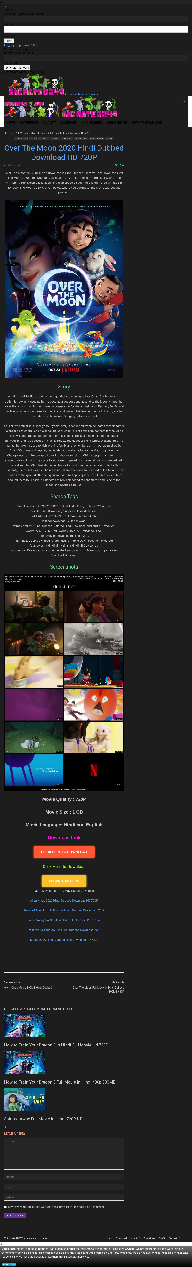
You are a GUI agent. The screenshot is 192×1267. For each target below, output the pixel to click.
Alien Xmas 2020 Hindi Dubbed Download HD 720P (64, 900)
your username (13, 24)
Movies (109, 138)
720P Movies (21, 133)
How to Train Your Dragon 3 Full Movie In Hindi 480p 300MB (60, 1082)
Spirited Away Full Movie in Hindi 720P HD (43, 1119)
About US (135, 1238)
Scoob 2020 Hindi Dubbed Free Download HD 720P (64, 940)
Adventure (43, 138)
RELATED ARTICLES (20, 1009)
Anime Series (117, 122)
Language (68, 122)
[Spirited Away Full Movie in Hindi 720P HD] (64, 1099)
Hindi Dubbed (92, 122)
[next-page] (8, 1127)
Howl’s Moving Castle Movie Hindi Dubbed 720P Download (64, 920)
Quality (49, 122)
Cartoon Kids (15, 164)
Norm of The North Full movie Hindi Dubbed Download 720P (64, 910)
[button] (183, 101)
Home (11, 122)
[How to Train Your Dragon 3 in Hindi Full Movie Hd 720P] (64, 1025)
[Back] (5, 6)
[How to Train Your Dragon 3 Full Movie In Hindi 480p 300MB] (64, 1062)
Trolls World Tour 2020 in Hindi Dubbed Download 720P (64, 930)
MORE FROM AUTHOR (54, 1009)
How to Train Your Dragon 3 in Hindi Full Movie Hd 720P (56, 1045)
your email (10, 63)
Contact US (174, 1238)
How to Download (147, 122)
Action (32, 138)
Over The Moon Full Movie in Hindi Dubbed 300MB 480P (98, 989)
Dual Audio (67, 138)
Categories (29, 122)
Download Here (64, 881)
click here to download (64, 852)
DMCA (162, 1238)
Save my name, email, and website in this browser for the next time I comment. (56, 1206)
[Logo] (32, 116)
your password (13, 36)
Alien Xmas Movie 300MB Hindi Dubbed (28, 987)
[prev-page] (5, 1127)
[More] (110, 964)
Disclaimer (149, 1238)
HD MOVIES (81, 138)
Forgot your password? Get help (23, 45)
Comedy (55, 138)
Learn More (9, 1264)
